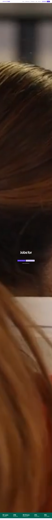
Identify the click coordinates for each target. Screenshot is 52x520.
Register (48, 1)
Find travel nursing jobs (21, 260)
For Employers (32, 1)
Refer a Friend (44, 1)
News (36, 1)
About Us (39, 1)
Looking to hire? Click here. (25, 263)
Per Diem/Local (27, 1)
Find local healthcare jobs (30, 260)
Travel (23, 1)
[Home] (6, 1)
